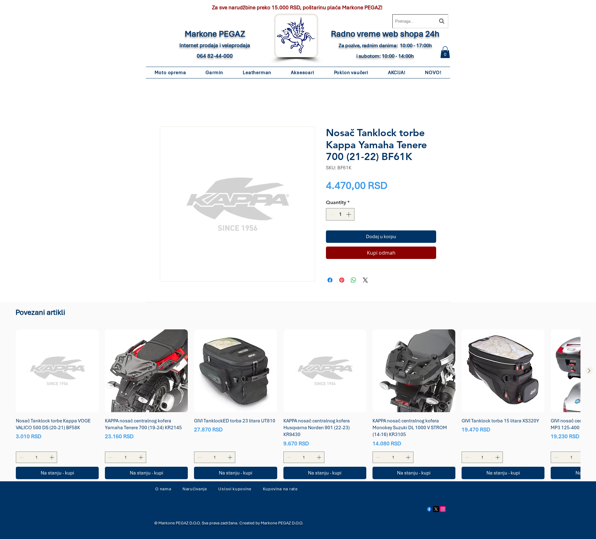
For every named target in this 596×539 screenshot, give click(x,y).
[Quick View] (57, 372)
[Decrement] (331, 215)
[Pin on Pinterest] (341, 281)
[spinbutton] (340, 215)
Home (166, 105)
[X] (436, 510)
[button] (445, 52)
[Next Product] (589, 372)
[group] (298, 405)
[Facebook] (429, 510)
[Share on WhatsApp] (353, 281)
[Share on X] (365, 281)
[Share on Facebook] (330, 281)
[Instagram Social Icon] (443, 510)
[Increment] (349, 215)
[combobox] (420, 21)
